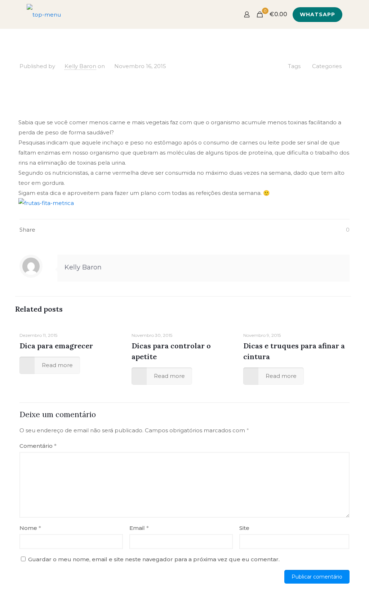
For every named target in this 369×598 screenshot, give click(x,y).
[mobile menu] (221, 14)
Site (244, 528)
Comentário (38, 445)
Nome (30, 528)
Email (139, 528)
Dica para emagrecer (56, 345)
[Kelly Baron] (44, 14)
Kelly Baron (80, 66)
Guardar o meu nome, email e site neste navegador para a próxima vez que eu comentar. (154, 559)
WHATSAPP (317, 14)
